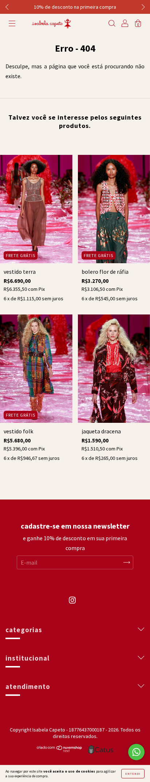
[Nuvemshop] (59, 750)
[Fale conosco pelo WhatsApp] (136, 752)
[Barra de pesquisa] (111, 24)
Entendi (133, 773)
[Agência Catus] (100, 749)
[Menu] (12, 24)
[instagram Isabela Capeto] (72, 603)
